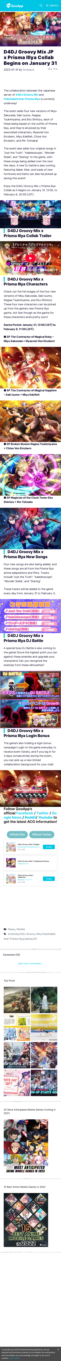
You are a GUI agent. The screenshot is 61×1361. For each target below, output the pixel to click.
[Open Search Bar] (41, 5)
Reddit (30, 817)
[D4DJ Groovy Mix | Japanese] (30, 879)
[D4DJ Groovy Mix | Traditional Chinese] (30, 863)
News (11, 929)
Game (28, 938)
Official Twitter (41, 834)
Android (13, 933)
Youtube (45, 817)
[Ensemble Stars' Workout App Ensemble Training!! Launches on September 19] (44, 1028)
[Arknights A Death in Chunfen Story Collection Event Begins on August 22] (17, 1000)
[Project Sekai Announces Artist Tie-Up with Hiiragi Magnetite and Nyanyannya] (17, 1028)
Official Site (17, 834)
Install (49, 847)
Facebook (24, 813)
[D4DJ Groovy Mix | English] (30, 847)
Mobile (21, 929)
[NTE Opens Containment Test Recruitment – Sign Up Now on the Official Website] (44, 1083)
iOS (35, 938)
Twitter (42, 813)
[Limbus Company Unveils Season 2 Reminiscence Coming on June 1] (44, 1000)
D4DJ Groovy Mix (30, 933)
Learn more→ (14, 1358)
